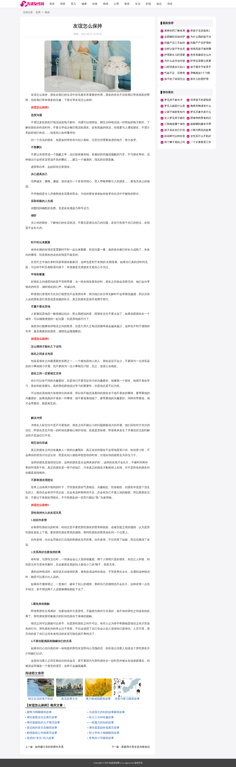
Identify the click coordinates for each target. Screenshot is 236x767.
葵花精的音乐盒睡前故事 (42, 727)
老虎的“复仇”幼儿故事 (40, 737)
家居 (127, 3)
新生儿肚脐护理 (199, 79)
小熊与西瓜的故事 (200, 130)
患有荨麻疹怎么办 (200, 54)
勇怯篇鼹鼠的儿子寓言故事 (43, 722)
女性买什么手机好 (200, 136)
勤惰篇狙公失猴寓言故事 (42, 732)
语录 (169, 3)
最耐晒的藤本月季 (200, 124)
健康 (84, 3)
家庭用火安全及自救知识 (135, 746)
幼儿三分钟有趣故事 (101, 717)
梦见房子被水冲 (173, 99)
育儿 (73, 3)
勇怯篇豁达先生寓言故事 (42, 717)
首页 (38, 12)
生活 (137, 3)
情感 (105, 3)
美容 (52, 3)
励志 (159, 3)
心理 (116, 3)
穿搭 (62, 3)
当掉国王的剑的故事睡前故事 (107, 712)
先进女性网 (114, 763)
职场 (148, 3)
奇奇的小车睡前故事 (101, 737)
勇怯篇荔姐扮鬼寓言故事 (104, 727)
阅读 (47, 12)
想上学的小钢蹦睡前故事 (104, 732)
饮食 (94, 3)
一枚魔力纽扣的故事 (101, 722)
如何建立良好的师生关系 (49, 746)
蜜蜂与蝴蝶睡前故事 (39, 712)
